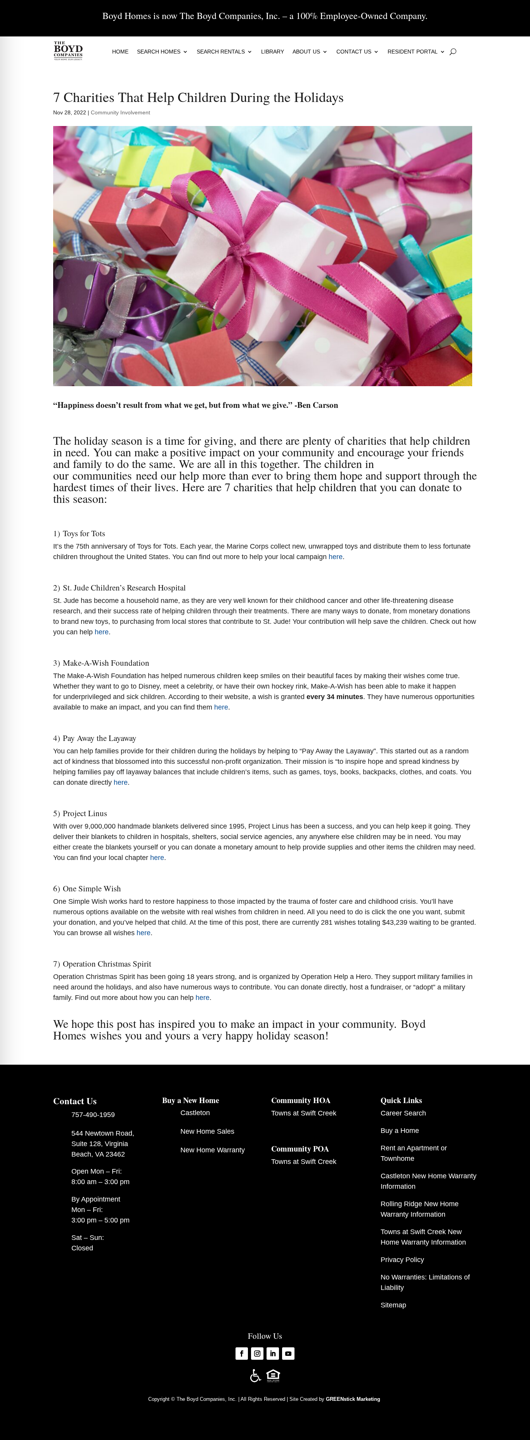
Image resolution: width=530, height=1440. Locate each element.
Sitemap (393, 1305)
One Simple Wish (92, 888)
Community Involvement (120, 112)
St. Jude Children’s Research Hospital (124, 587)
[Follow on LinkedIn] (273, 1353)
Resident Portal (413, 51)
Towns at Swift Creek (303, 1113)
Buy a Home (400, 1130)
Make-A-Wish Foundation (106, 662)
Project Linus (85, 813)
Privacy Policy (402, 1260)
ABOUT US (306, 51)
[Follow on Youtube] (288, 1353)
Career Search (403, 1113)
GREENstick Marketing (354, 1399)
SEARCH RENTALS (221, 51)
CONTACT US (353, 51)
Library (272, 51)
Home (120, 51)
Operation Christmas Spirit (107, 963)
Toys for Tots (84, 533)
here (336, 557)
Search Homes (158, 51)
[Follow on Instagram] (257, 1353)
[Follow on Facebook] (242, 1353)
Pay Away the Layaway (100, 737)
